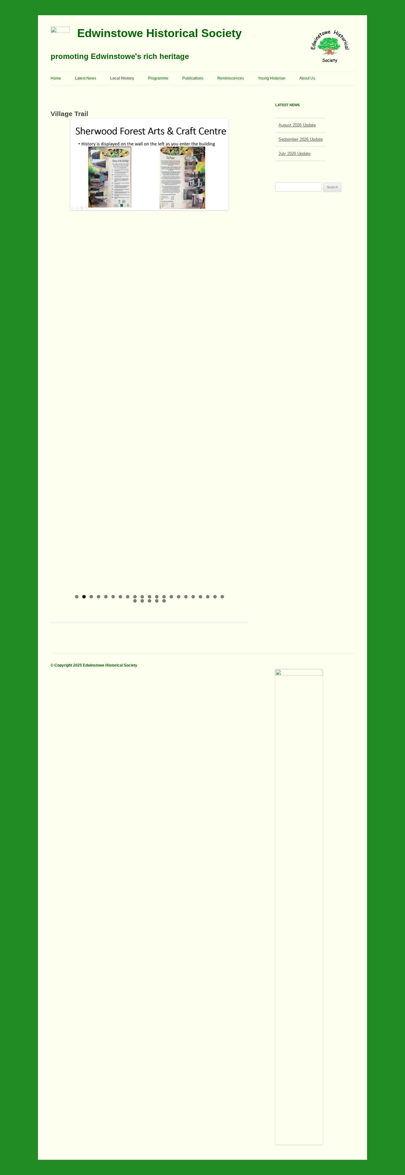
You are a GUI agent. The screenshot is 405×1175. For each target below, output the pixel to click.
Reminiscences (230, 78)
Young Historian (271, 78)
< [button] (78, 354)
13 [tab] (164, 596)
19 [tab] (207, 596)
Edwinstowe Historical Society (159, 33)
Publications (192, 78)
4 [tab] (98, 596)
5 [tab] (106, 596)
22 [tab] (135, 601)
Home (56, 78)
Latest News (85, 78)
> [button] (220, 354)
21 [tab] (222, 596)
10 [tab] (142, 596)
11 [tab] (149, 596)
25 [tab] (157, 601)
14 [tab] (171, 596)
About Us (307, 78)
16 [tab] (186, 596)
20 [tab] (215, 596)
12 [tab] (157, 596)
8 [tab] (127, 596)
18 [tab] (200, 596)
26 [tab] (164, 601)
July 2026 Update (294, 151)
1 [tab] (76, 596)
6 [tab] (113, 596)
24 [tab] (149, 601)
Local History (122, 78)
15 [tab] (178, 596)
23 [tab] (142, 601)
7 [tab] (120, 596)
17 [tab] (193, 596)
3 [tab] (91, 596)
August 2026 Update (297, 123)
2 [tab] (84, 596)
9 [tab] (135, 596)
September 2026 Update (300, 137)
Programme (158, 78)
